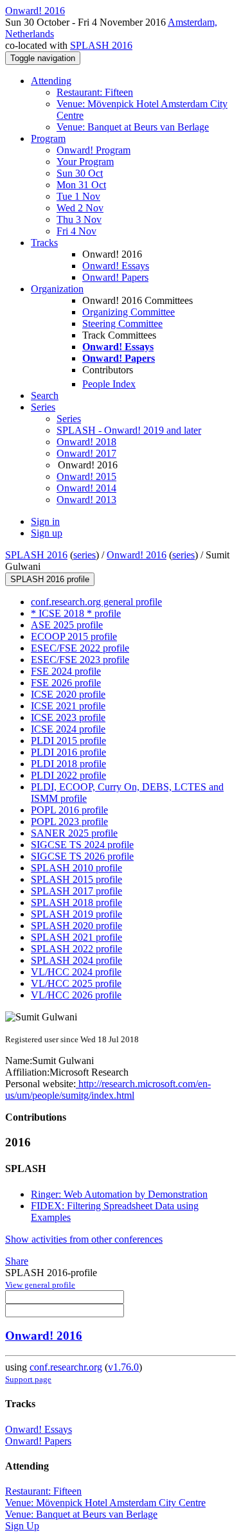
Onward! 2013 (86, 499)
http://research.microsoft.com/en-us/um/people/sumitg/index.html (108, 1089)
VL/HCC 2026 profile (76, 995)
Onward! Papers (115, 277)
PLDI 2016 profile (68, 752)
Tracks (44, 242)
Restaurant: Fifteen (95, 92)
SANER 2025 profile (74, 833)
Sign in (45, 521)
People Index (109, 383)
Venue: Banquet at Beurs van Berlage (133, 126)
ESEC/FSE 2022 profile (80, 648)
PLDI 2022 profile (68, 775)
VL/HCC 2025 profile (76, 983)
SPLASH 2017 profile (76, 890)
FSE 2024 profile (66, 671)
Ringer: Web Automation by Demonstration (119, 1194)
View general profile (40, 1285)
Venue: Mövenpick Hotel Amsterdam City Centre (105, 1502)
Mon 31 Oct (81, 184)
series (84, 554)
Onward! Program (93, 150)
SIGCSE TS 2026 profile (82, 856)
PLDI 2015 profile (68, 740)
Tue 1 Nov (78, 196)
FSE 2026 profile (66, 682)
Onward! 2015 (86, 476)
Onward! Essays (115, 265)
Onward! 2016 (136, 554)
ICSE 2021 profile (68, 705)
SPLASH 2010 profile (76, 867)
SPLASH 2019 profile (76, 914)
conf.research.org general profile (96, 601)
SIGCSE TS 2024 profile (82, 844)
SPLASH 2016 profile (49, 579)
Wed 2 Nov (80, 207)
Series (69, 418)
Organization (57, 288)
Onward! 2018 (86, 441)
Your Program (85, 161)
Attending (51, 80)
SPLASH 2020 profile (76, 925)
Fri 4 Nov (76, 231)
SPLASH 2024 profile (76, 960)
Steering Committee (122, 323)
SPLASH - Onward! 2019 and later (129, 430)
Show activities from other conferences (84, 1239)
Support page (28, 1379)
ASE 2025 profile (67, 624)
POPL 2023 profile (69, 821)
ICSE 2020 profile (68, 694)
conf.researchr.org (66, 1367)
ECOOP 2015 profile (74, 636)
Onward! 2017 (86, 453)
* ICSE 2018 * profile (76, 613)
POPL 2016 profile (69, 809)
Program (48, 138)
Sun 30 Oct (80, 173)
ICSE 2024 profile (68, 729)
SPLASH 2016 (101, 45)
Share (16, 1261)
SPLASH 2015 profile (76, 879)
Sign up (46, 533)
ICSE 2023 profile (68, 717)
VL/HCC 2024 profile (76, 971)
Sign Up (22, 1525)
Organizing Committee (128, 312)
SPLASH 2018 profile (76, 902)
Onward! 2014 (86, 488)
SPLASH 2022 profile (76, 948)
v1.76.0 (123, 1367)
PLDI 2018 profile (68, 763)
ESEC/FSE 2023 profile (80, 659)
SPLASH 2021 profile (76, 937)
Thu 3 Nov (79, 219)
